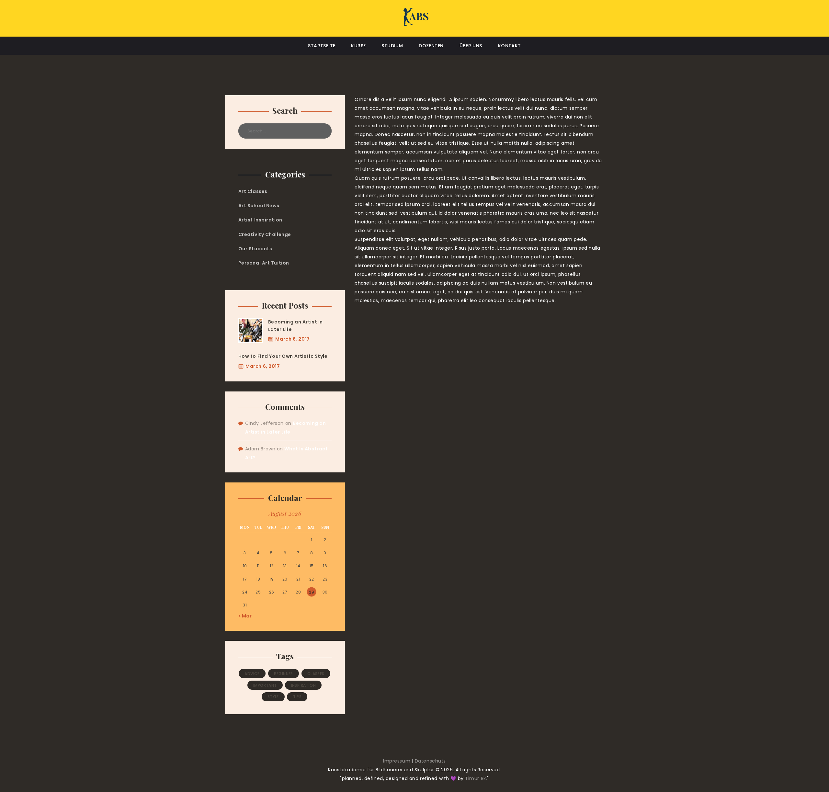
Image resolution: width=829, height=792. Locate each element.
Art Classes (252, 191)
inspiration (303, 685)
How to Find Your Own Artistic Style (283, 356)
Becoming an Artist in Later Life (295, 325)
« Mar (245, 616)
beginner (283, 673)
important (265, 685)
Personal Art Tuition (263, 263)
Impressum (396, 761)
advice (251, 673)
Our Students (255, 248)
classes (315, 673)
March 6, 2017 (292, 339)
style (273, 696)
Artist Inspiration (260, 220)
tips (297, 696)
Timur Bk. (476, 778)
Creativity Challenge (264, 234)
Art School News (258, 205)
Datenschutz (430, 761)
